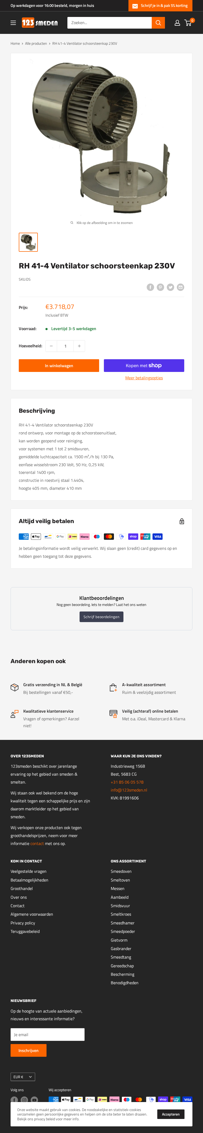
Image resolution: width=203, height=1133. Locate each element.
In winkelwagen (59, 365)
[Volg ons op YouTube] (34, 1100)
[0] (188, 23)
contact (37, 843)
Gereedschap (122, 966)
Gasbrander (121, 948)
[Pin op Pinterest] (160, 287)
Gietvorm (119, 940)
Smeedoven (121, 871)
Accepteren (171, 1114)
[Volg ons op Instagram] (24, 1100)
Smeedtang (121, 957)
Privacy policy (23, 923)
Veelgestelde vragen (29, 871)
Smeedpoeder (123, 931)
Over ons (19, 897)
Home (15, 43)
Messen (117, 888)
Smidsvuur (120, 905)
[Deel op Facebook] (150, 287)
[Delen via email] (180, 287)
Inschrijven (29, 1050)
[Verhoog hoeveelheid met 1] (79, 346)
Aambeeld (119, 897)
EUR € (18, 1077)
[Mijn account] (177, 23)
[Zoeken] (158, 23)
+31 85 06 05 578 (127, 782)
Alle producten (36, 43)
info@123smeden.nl (129, 790)
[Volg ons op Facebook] (14, 1100)
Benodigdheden (125, 982)
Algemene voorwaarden (32, 914)
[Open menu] (13, 23)
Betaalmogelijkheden (29, 880)
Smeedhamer (123, 923)
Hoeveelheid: (30, 346)
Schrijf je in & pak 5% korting (164, 5)
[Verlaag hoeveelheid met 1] (51, 346)
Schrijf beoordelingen (102, 616)
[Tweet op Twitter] (170, 287)
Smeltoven (120, 880)
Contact (18, 905)
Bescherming (122, 974)
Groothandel (22, 888)
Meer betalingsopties (144, 378)
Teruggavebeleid (25, 931)
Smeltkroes (121, 914)
